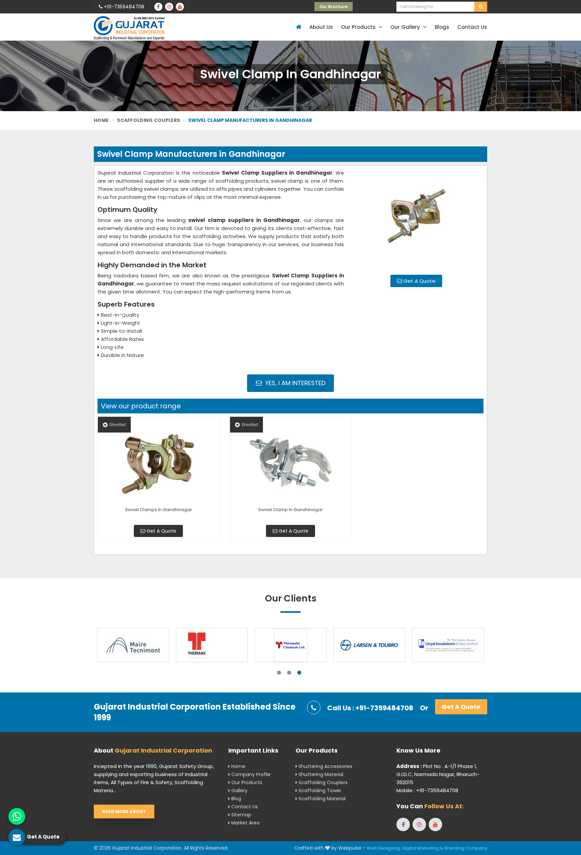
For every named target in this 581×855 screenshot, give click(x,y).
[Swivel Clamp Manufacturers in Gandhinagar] (416, 219)
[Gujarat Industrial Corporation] (129, 28)
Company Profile (250, 774)
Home (101, 120)
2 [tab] (289, 673)
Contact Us (472, 27)
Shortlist (117, 425)
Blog (235, 798)
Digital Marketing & (422, 848)
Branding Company (465, 848)
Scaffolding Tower (319, 790)
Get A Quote (418, 280)
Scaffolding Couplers (148, 120)
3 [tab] (299, 673)
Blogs (442, 27)
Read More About (124, 811)
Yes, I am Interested (294, 383)
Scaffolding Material (321, 798)
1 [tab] (279, 673)
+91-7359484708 (123, 6)
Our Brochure (333, 6)
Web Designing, (384, 848)
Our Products (359, 27)
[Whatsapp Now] (16, 816)
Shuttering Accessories (324, 766)
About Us (321, 27)
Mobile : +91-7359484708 (427, 790)
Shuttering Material (320, 774)
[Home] (297, 27)
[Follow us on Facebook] (158, 7)
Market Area (245, 822)
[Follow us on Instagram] (169, 7)
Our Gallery (405, 27)
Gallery (238, 790)
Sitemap (240, 814)
